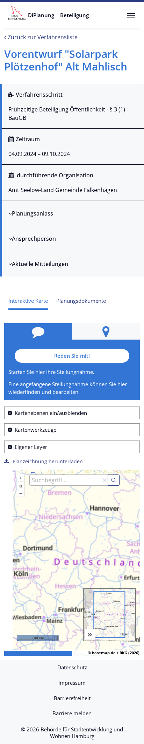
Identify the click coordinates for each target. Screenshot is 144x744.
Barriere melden (72, 713)
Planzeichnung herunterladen (47, 461)
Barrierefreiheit (72, 698)
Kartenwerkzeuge (35, 429)
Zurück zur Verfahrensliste (42, 37)
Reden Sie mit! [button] (72, 355)
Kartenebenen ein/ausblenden (51, 412)
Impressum (72, 682)
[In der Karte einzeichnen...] (106, 331)
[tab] (81, 301)
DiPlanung (41, 15)
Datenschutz (72, 667)
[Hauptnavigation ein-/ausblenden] (131, 15)
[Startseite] (17, 15)
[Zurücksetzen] (104, 480)
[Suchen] (114, 480)
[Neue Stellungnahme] (38, 331)
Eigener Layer (31, 446)
